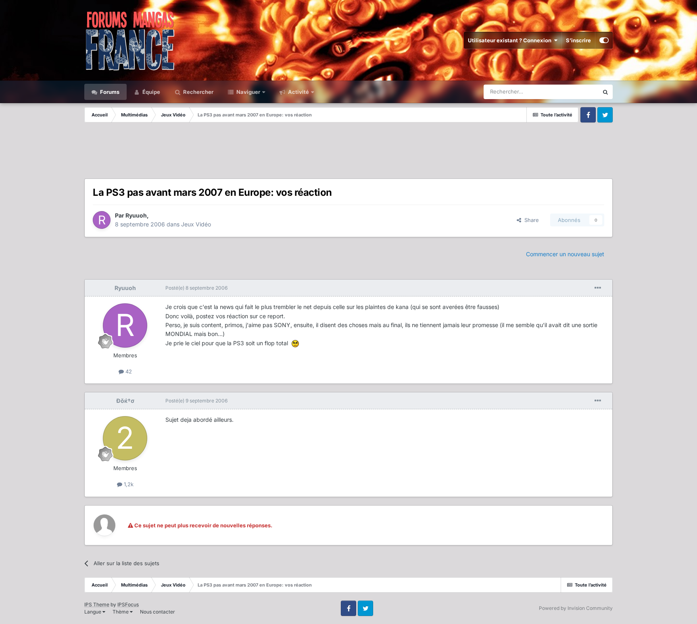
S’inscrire (578, 40)
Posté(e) (196, 288)
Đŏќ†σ (125, 400)
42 (128, 371)
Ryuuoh (136, 215)
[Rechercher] (605, 92)
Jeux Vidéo (196, 224)
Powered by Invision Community (576, 608)
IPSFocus (128, 604)
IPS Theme (96, 604)
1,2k (128, 484)
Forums (109, 92)
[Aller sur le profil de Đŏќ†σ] (125, 438)
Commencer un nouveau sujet (565, 254)
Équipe (150, 92)
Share (530, 220)
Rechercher (197, 92)
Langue (93, 612)
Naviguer (247, 92)
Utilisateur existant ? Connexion (511, 40)
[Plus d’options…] (598, 288)
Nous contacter (157, 612)
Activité (298, 92)
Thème (121, 612)
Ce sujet (578, 92)
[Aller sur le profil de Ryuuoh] (102, 220)
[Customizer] (604, 40)
